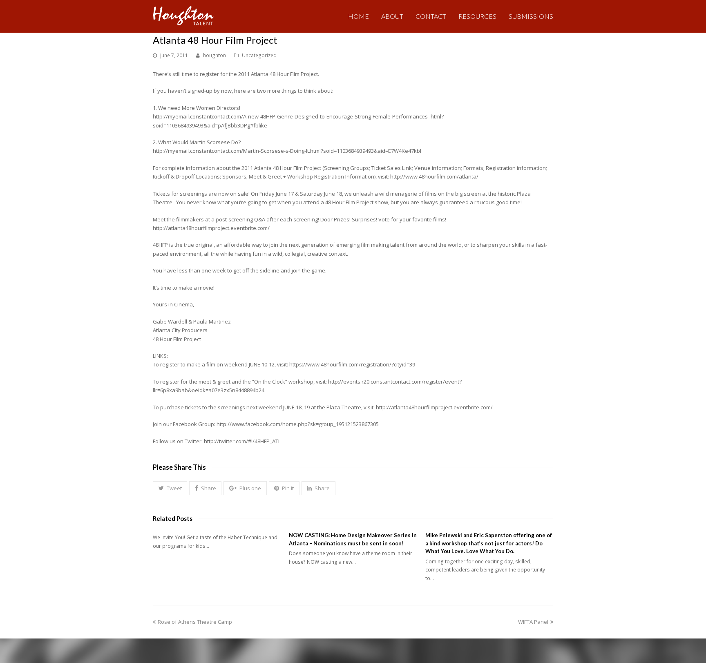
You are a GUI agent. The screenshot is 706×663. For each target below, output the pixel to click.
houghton (214, 55)
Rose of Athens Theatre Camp (194, 621)
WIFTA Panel (533, 621)
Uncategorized (259, 55)
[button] (170, 488)
